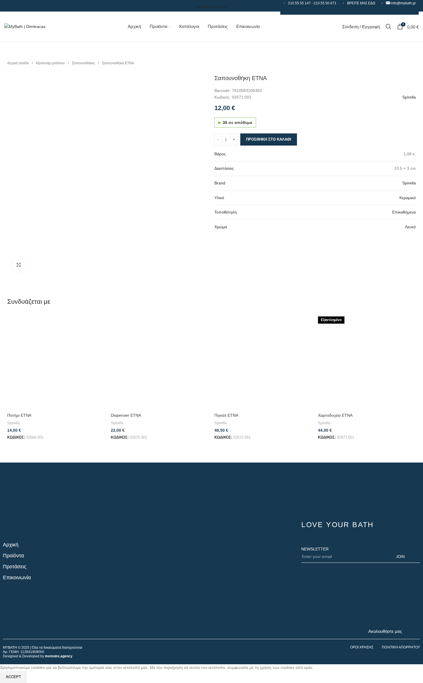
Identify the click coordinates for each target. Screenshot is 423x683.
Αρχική (10, 545)
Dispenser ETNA (126, 415)
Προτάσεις (14, 566)
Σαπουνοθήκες (84, 63)
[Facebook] (413, 631)
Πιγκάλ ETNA (226, 415)
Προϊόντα (13, 556)
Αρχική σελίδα (18, 63)
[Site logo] (24, 26)
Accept (13, 677)
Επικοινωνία (17, 577)
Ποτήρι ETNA (19, 415)
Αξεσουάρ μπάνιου (51, 63)
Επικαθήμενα (404, 212)
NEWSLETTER (315, 549)
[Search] (388, 26)
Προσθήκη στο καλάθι (268, 139)
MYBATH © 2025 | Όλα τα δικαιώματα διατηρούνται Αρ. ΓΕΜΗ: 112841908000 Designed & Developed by (42, 652)
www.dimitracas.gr (212, 7)
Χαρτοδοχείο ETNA (335, 415)
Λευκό (410, 226)
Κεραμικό (407, 197)
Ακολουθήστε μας (385, 631)
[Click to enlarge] (19, 265)
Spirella (409, 97)
